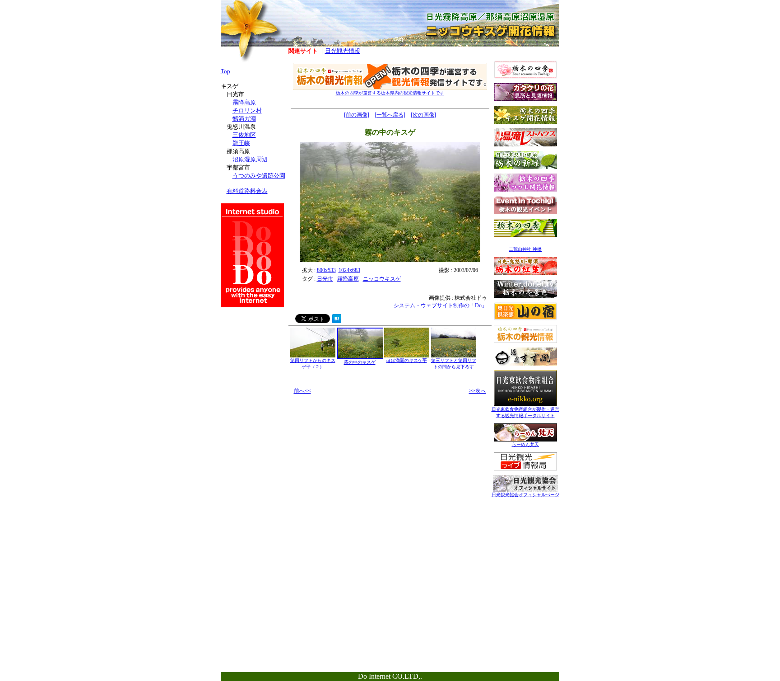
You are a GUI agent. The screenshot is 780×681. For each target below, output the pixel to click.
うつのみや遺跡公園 (258, 175)
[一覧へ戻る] (390, 115)
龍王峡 (241, 143)
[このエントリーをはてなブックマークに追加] (336, 320)
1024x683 (349, 270)
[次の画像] (423, 115)
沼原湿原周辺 (250, 159)
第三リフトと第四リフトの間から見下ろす (453, 363)
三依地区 (244, 135)
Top (225, 71)
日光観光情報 (342, 50)
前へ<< (302, 391)
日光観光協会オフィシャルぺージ (525, 494)
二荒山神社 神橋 (525, 249)
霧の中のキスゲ (360, 362)
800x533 (326, 270)
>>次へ (477, 391)
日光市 (325, 279)
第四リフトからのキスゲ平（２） (312, 363)
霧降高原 (348, 279)
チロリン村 (247, 110)
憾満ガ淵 (244, 118)
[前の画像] (356, 115)
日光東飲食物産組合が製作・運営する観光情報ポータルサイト (525, 412)
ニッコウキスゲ (382, 279)
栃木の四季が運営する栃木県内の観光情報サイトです (390, 92)
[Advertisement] (525, 559)
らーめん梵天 (525, 444)
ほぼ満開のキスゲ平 (406, 360)
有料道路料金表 (247, 191)
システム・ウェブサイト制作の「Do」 (440, 305)
